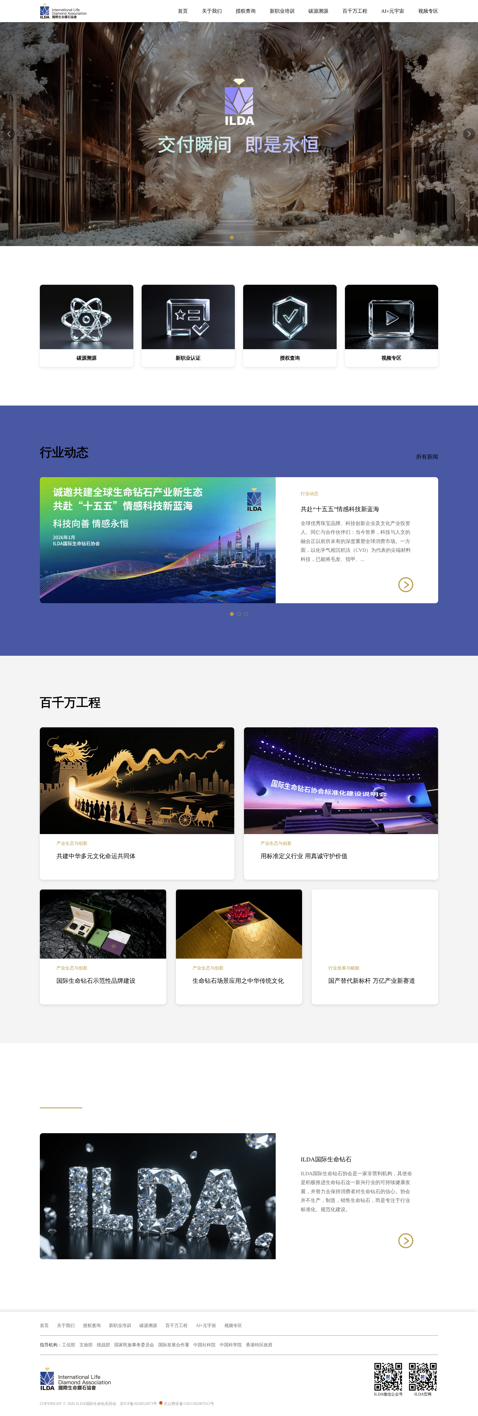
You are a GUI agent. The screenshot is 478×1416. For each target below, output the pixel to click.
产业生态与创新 (71, 843)
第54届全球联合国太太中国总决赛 (346, 509)
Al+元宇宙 (206, 1325)
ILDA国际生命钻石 (326, 1159)
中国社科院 (204, 1344)
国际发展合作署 (173, 1344)
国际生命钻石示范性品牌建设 (96, 980)
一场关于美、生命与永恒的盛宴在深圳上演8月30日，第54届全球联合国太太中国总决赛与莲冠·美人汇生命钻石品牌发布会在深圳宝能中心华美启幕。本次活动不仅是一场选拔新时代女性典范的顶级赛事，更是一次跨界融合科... (356, 541)
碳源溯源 (148, 1325)
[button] (469, 134)
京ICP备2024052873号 (138, 1404)
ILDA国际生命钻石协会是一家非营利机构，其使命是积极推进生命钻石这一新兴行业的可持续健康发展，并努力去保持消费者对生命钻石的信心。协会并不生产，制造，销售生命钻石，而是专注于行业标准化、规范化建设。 (356, 1191)
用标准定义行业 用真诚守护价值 (304, 856)
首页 (183, 11)
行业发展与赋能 (343, 968)
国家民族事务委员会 (134, 1344)
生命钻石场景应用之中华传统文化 (238, 980)
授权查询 (246, 11)
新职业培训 (282, 11)
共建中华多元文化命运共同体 (96, 856)
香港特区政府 (259, 1344)
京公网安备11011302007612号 (189, 1404)
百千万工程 (354, 11)
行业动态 (309, 493)
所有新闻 (427, 457)
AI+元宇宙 (392, 11)
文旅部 (86, 1344)
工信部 (68, 1344)
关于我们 (212, 11)
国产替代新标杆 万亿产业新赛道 (371, 980)
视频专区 (428, 11)
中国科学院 (231, 1344)
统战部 (103, 1344)
